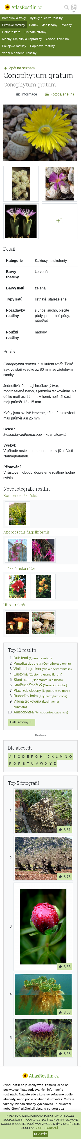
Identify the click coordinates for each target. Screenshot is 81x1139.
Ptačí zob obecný (42, 690)
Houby (33, 25)
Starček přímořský (40, 685)
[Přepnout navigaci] (73, 7)
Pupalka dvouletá (42, 663)
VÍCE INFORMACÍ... (48, 1128)
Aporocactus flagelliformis (26, 532)
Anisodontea (41, 712)
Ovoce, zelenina (57, 39)
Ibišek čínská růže (19, 568)
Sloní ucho (38, 680)
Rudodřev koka (40, 696)
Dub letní (33, 658)
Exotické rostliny (13, 25)
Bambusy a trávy (14, 18)
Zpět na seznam (21, 68)
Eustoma (38, 674)
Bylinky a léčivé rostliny (46, 18)
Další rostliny (19, 722)
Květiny (66, 25)
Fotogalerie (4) (62, 94)
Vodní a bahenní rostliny (19, 53)
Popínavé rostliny (42, 46)
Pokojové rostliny (14, 46)
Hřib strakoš (14, 604)
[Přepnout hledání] (66, 7)
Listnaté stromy (35, 32)
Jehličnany (49, 25)
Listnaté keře (11, 32)
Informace (28, 94)
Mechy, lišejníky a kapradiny (22, 39)
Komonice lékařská (20, 495)
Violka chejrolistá (43, 669)
